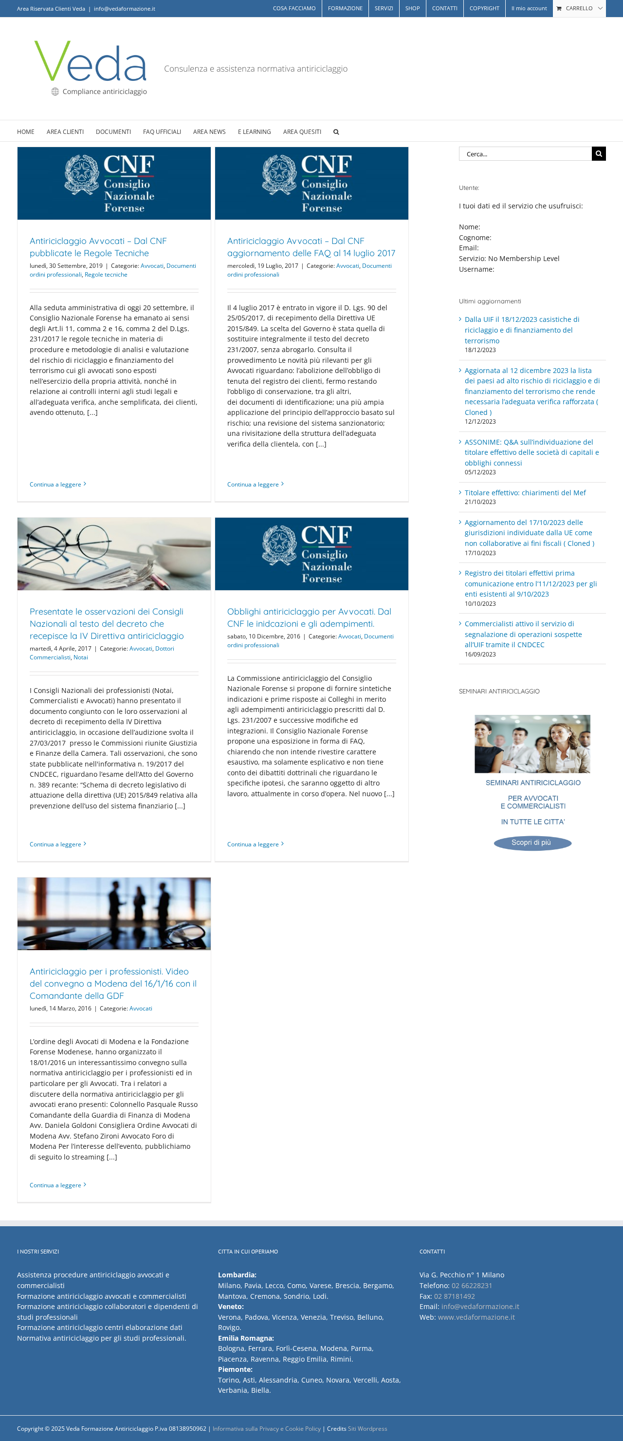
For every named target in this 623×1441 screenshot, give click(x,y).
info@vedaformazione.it (124, 8)
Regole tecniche (106, 274)
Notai (80, 657)
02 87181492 (454, 1296)
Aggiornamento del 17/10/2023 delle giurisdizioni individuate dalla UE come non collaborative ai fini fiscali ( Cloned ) (529, 533)
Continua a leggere (55, 484)
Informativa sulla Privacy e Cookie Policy (267, 1428)
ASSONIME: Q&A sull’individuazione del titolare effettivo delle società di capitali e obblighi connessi (532, 452)
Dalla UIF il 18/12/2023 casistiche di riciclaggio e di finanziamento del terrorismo (522, 330)
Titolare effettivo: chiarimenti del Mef (525, 492)
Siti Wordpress (367, 1428)
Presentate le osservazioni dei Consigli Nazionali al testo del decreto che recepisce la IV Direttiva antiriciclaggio (107, 623)
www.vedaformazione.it (476, 1317)
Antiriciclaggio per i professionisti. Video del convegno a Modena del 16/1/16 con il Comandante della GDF (113, 983)
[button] (336, 130)
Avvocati (152, 266)
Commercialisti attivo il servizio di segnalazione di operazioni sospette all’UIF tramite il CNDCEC (523, 634)
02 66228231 (472, 1285)
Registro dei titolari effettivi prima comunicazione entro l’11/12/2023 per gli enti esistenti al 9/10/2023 (531, 583)
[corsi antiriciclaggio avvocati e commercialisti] (532, 788)
